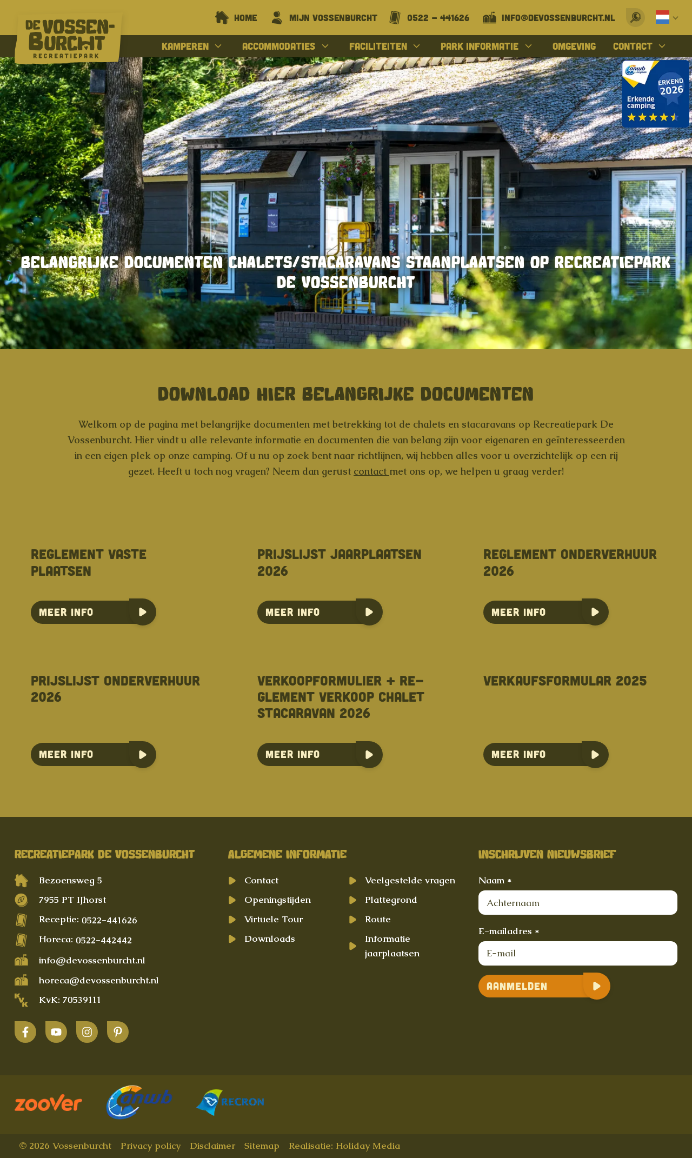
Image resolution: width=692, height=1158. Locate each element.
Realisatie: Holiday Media (344, 1146)
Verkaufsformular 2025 (565, 680)
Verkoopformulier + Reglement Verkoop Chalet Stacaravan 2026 (340, 696)
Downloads (269, 938)
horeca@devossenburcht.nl (99, 980)
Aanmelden (517, 986)
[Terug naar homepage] (69, 40)
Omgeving (574, 46)
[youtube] (56, 1032)
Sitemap (262, 1146)
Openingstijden (277, 900)
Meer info (66, 611)
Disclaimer (212, 1146)
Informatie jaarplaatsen (392, 946)
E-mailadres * (508, 931)
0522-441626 (109, 920)
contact (371, 471)
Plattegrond (391, 900)
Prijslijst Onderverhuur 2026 (115, 688)
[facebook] (25, 1032)
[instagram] (87, 1032)
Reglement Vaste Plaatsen (89, 561)
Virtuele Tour (273, 919)
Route (378, 919)
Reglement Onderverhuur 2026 (570, 561)
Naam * (494, 880)
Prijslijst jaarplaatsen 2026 (339, 561)
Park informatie (479, 46)
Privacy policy (151, 1146)
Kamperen (185, 46)
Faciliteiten (378, 46)
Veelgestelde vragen (410, 880)
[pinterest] (118, 1032)
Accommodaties (278, 46)
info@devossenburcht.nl (92, 960)
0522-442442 (104, 940)
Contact (633, 46)
